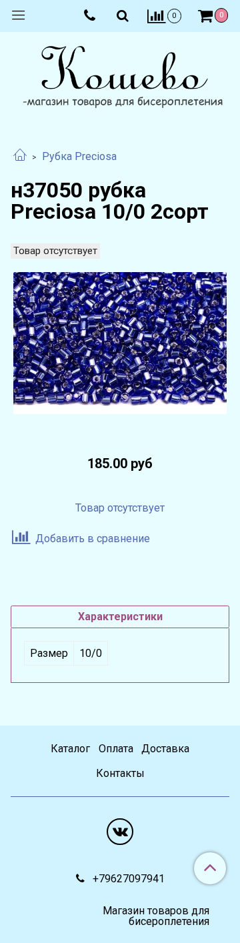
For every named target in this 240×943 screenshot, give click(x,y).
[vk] (120, 831)
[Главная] (20, 156)
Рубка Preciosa (79, 156)
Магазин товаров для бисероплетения (156, 916)
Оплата (116, 748)
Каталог (70, 748)
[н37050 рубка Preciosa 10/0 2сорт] (120, 343)
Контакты (120, 773)
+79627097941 (127, 878)
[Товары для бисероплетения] (120, 78)
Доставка (165, 748)
